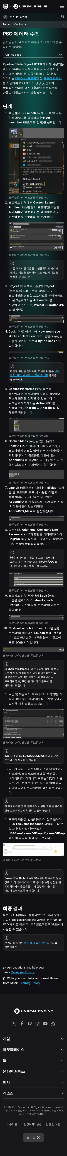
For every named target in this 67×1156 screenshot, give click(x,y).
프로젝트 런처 (53, 78)
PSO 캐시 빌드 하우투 (36, 942)
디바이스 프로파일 (27, 78)
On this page (13, 54)
